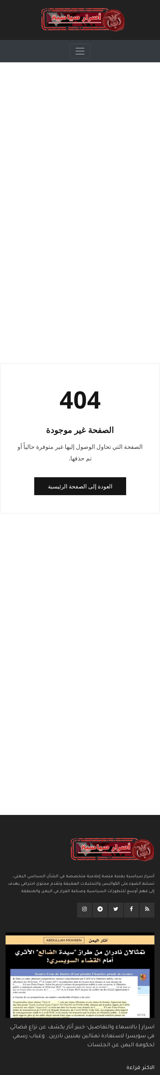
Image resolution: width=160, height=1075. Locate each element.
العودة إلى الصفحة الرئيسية (80, 486)
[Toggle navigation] (80, 51)
